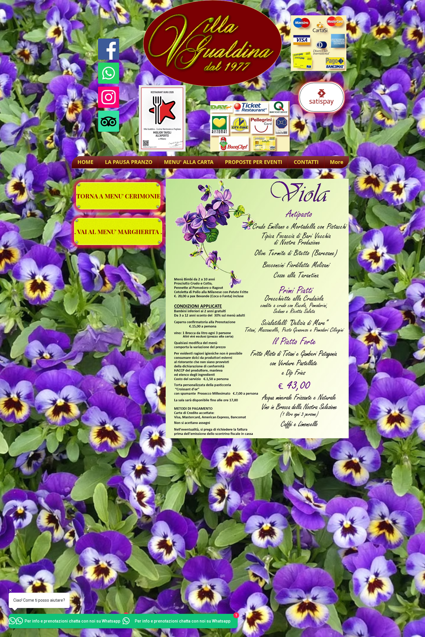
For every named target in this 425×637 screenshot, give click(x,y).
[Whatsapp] (108, 73)
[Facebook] (108, 49)
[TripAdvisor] (108, 121)
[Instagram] (108, 97)
